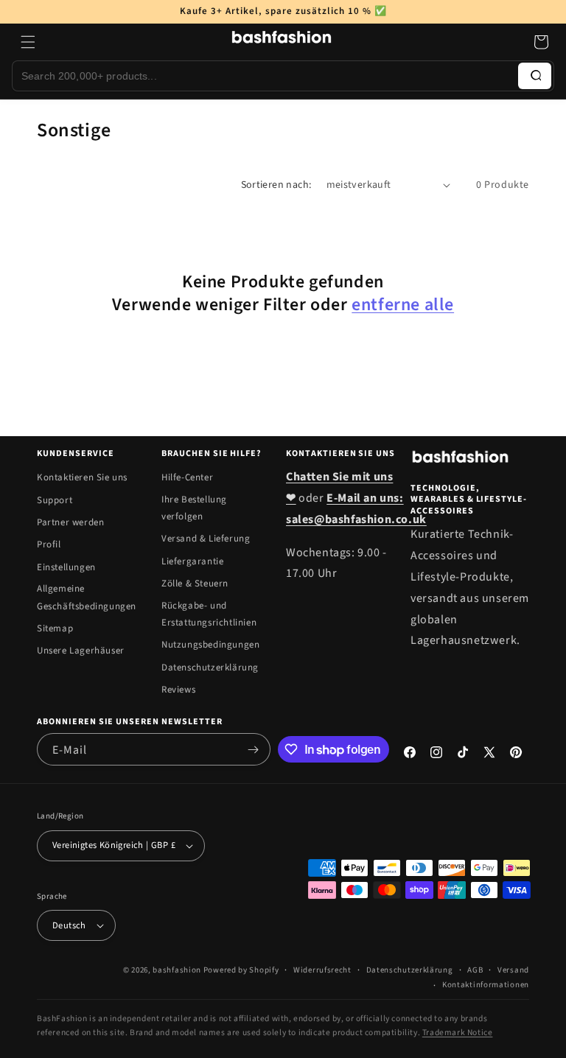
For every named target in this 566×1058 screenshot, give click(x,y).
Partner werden (70, 522)
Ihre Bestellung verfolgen (194, 508)
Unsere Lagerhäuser (81, 650)
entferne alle (403, 304)
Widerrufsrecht (322, 969)
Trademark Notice (457, 1032)
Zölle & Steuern (194, 583)
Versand (513, 969)
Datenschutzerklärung (210, 667)
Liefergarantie (192, 561)
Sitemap (55, 628)
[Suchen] (534, 76)
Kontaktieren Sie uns (82, 477)
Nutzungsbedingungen (210, 644)
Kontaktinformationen (485, 984)
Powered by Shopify (241, 969)
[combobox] (265, 76)
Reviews (178, 689)
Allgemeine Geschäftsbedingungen (86, 597)
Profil (49, 544)
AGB (475, 969)
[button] (28, 42)
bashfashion (177, 969)
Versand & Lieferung (205, 538)
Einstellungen (66, 567)
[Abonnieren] (253, 749)
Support (54, 500)
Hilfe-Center (187, 477)
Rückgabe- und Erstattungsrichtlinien (208, 614)
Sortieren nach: (276, 185)
